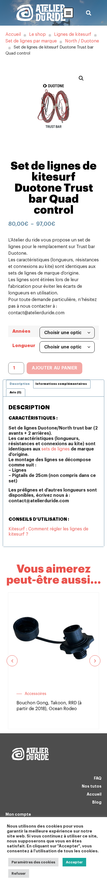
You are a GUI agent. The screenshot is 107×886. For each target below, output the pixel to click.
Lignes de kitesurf (72, 34)
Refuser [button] (19, 873)
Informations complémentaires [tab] (61, 384)
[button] (68, 13)
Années (21, 331)
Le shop (37, 34)
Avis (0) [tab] (15, 392)
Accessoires (35, 694)
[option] (53, 661)
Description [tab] (20, 384)
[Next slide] (94, 660)
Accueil (13, 34)
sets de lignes (55, 449)
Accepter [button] (74, 862)
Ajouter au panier (54, 368)
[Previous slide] (12, 660)
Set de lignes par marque (31, 41)
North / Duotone (82, 41)
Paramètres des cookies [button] (33, 862)
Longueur (23, 345)
